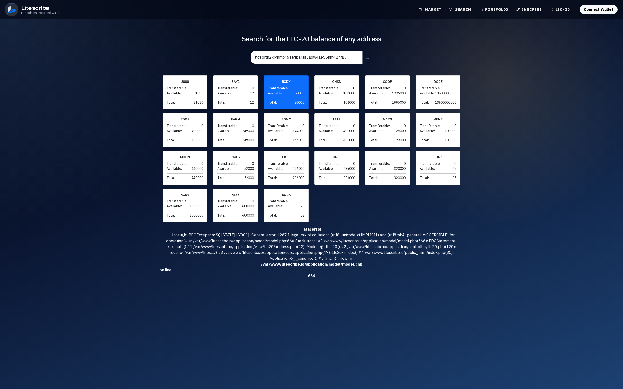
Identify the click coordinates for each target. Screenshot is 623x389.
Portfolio (496, 9)
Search (462, 9)
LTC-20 (562, 9)
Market (432, 9)
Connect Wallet (598, 9)
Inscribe (531, 9)
